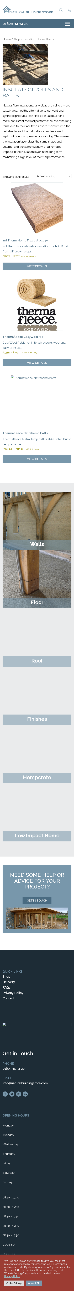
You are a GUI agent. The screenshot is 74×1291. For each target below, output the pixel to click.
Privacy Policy (13, 993)
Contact (8, 998)
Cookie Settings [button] (14, 1283)
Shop (16, 39)
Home (6, 39)
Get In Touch (37, 900)
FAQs (6, 987)
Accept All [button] (34, 1283)
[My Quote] (69, 10)
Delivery (9, 982)
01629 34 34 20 (16, 23)
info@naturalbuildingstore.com (25, 1083)
